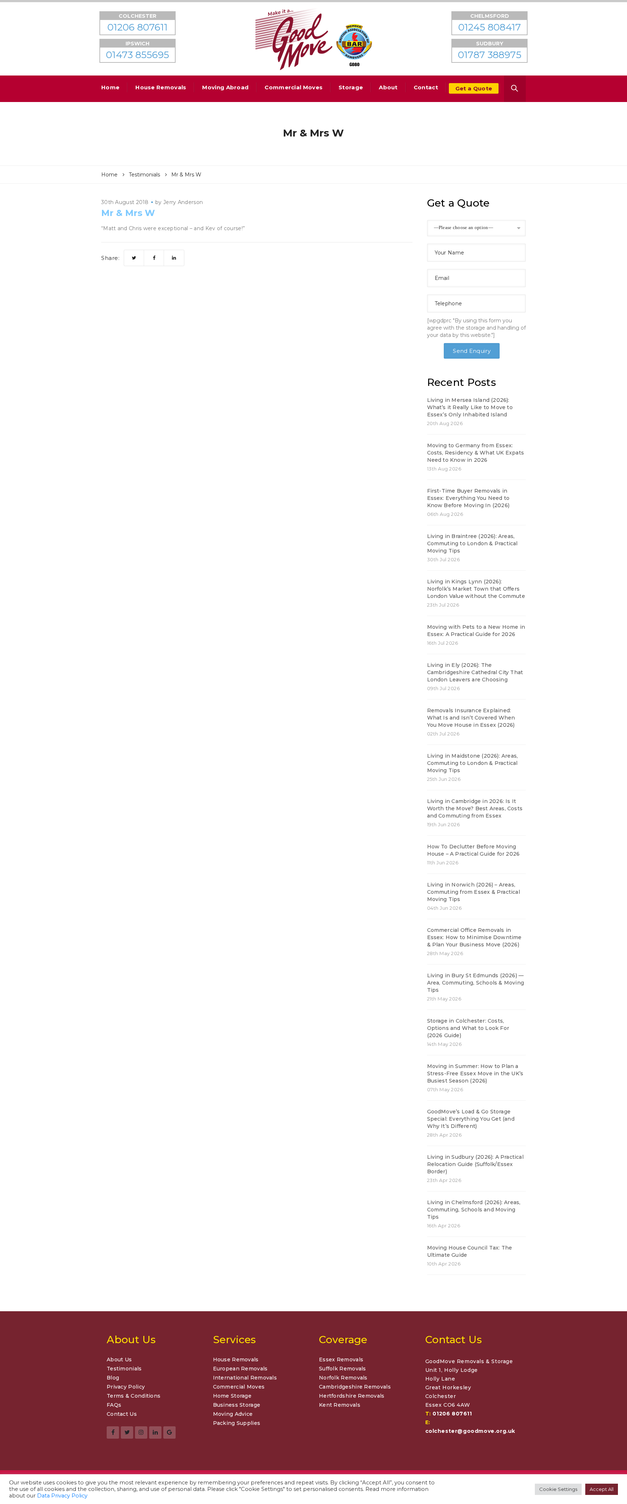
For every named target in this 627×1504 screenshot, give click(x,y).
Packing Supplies (237, 1423)
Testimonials (124, 1368)
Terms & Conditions (133, 1396)
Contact (426, 87)
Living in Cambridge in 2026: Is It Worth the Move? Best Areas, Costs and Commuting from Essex (475, 808)
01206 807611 (452, 1413)
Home (110, 87)
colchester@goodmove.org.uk (470, 1431)
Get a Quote (473, 88)
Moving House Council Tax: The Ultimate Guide (469, 1251)
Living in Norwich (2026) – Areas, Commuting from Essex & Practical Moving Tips (473, 891)
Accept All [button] (602, 1489)
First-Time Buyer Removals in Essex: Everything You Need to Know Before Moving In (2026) (468, 498)
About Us (119, 1359)
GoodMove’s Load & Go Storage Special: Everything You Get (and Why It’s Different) (471, 1118)
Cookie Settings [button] (558, 1489)
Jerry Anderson (183, 202)
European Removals (240, 1368)
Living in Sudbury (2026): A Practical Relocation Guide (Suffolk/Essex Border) (475, 1164)
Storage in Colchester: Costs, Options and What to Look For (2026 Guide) (468, 1028)
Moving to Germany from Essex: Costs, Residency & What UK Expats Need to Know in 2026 (475, 452)
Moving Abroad (225, 87)
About (388, 87)
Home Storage (232, 1396)
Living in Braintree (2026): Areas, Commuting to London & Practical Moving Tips (472, 543)
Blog (113, 1377)
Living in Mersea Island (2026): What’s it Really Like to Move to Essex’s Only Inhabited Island (470, 407)
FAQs (114, 1405)
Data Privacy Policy (62, 1495)
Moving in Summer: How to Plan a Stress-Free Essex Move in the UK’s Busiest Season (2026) (475, 1073)
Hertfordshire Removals (352, 1396)
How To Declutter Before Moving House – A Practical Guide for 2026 (473, 850)
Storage (351, 87)
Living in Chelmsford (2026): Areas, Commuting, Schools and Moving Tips (474, 1209)
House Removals (160, 87)
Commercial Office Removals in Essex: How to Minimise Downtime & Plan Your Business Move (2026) (474, 937)
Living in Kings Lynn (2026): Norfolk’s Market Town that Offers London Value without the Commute (476, 588)
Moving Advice (233, 1414)
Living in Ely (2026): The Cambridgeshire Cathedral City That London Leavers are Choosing (475, 672)
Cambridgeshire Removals (355, 1386)
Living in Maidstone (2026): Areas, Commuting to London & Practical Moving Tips (472, 763)
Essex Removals (341, 1359)
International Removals (245, 1377)
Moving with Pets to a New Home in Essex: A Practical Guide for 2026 (476, 630)
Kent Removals (339, 1405)
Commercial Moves (294, 87)
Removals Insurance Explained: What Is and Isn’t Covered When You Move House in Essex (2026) (471, 717)
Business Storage (237, 1405)
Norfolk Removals (343, 1377)
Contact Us (122, 1414)
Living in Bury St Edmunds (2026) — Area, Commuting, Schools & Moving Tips (475, 982)
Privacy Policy (126, 1386)
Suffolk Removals (342, 1368)
